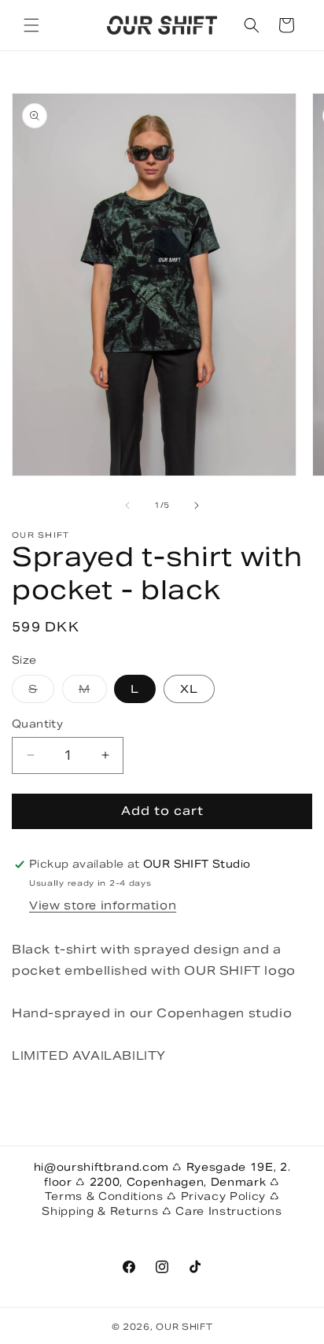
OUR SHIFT (184, 1326)
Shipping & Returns (102, 1211)
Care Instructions (228, 1211)
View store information (102, 905)
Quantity (37, 724)
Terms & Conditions (106, 1196)
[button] (31, 25)
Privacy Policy (225, 1196)
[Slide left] (127, 505)
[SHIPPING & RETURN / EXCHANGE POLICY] (174, 1211)
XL (189, 689)
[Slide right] (196, 505)
